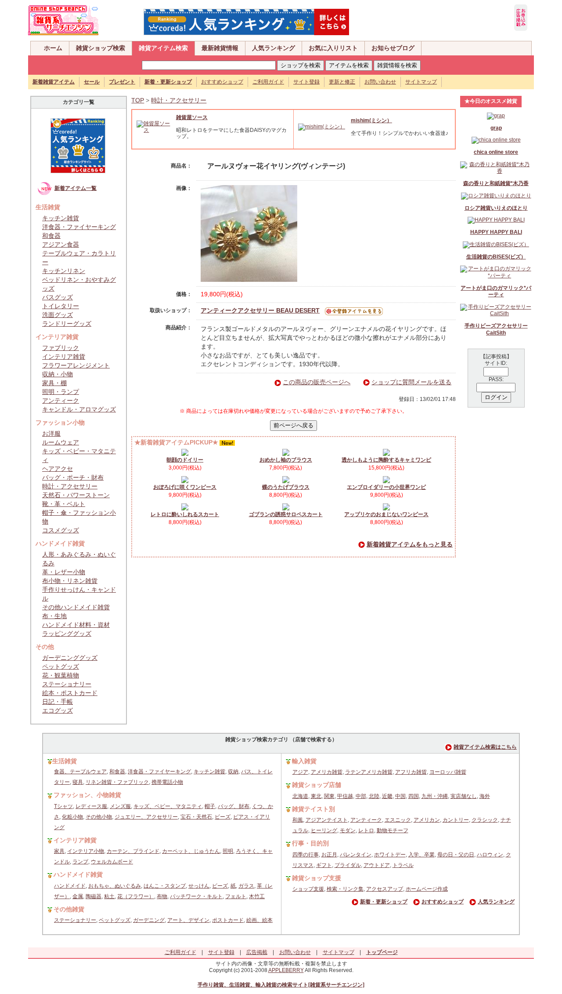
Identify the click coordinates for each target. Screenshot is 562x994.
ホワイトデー (390, 855)
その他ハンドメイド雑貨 (76, 607)
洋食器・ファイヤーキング (79, 226)
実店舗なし (463, 796)
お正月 (329, 855)
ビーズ (223, 817)
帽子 (210, 806)
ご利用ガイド (268, 82)
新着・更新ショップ (383, 902)
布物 (162, 896)
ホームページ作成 (427, 889)
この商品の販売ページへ (316, 382)
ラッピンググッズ (66, 633)
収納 (233, 771)
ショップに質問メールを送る (411, 382)
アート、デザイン (188, 920)
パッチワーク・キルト (196, 896)
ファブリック (60, 347)
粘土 (109, 896)
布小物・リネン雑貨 (69, 580)
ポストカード (228, 920)
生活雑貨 (64, 761)
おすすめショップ (222, 82)
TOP (137, 100)
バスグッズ (57, 297)
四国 (413, 796)
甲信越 (345, 796)
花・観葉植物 (60, 675)
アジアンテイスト (327, 820)
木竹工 (257, 896)
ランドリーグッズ (66, 323)
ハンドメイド (70, 886)
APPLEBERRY (286, 970)
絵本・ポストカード (69, 692)
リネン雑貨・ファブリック (117, 782)
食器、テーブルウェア (80, 771)
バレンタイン (355, 855)
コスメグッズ (60, 530)
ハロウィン (490, 855)
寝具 (77, 782)
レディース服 (91, 806)
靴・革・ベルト (63, 503)
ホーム (53, 47)
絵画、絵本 (259, 920)
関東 (329, 796)
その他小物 (99, 817)
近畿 (387, 796)
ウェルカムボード (112, 862)
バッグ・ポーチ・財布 (73, 477)
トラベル (403, 865)
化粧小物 (72, 817)
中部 (361, 796)
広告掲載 (256, 952)
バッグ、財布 (233, 806)
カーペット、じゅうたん (191, 851)
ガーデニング (149, 920)
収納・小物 (57, 374)
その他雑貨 (69, 909)
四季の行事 (305, 855)
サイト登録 (306, 82)
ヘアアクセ (57, 468)
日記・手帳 (57, 701)
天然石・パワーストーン (76, 495)
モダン (348, 830)
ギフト (324, 865)
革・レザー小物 (63, 571)
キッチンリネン (63, 270)
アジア (300, 772)
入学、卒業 (421, 855)
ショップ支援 (308, 889)
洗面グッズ (57, 314)
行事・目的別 (310, 843)
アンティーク (60, 400)
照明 (228, 851)
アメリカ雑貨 (326, 772)
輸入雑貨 (304, 761)
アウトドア (377, 865)
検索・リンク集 (345, 889)
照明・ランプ (60, 391)
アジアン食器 (60, 244)
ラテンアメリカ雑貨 (369, 772)
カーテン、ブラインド (133, 851)
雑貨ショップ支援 (316, 877)
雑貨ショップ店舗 (316, 784)
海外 (484, 796)
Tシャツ (63, 806)
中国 (400, 796)
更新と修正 (342, 82)
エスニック (398, 820)
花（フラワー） (135, 896)
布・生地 (54, 615)
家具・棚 (54, 382)
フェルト (235, 896)
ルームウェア (60, 442)
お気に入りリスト (333, 47)
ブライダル (348, 865)
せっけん (198, 886)
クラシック (485, 820)
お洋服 (51, 433)
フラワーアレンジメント (76, 365)
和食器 (51, 235)
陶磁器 (93, 896)
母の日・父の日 (455, 855)
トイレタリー (60, 305)
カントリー (456, 820)
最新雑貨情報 (220, 47)
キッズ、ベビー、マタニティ (167, 806)
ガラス (246, 886)
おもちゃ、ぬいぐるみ (114, 886)
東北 (316, 796)
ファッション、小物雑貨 (87, 794)
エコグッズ (57, 710)
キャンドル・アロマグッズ (79, 409)
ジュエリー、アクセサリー (146, 817)
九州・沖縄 (435, 796)
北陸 (374, 796)
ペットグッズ (60, 666)
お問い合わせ (380, 82)
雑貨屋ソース (192, 117)
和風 (297, 820)
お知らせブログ (392, 47)
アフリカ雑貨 (411, 772)
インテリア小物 (85, 851)
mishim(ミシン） (371, 120)
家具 (59, 851)
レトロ (366, 830)
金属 (77, 896)
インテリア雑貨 (63, 356)
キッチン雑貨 (60, 218)
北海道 (300, 796)
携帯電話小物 (167, 782)
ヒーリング (324, 830)
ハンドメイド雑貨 (78, 874)
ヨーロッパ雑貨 (447, 772)
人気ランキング (273, 47)
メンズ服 (120, 806)
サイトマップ (421, 82)
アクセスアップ (384, 889)
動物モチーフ (392, 830)
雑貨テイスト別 (313, 808)
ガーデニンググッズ (69, 657)
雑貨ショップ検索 (100, 47)
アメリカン (427, 820)
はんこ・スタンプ (165, 886)
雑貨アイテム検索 (163, 47)
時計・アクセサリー (69, 486)
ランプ (80, 862)
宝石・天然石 (196, 817)
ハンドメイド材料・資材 (76, 624)
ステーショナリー (66, 684)
